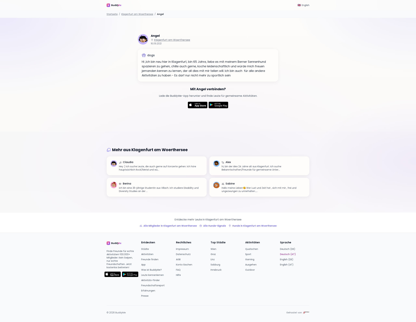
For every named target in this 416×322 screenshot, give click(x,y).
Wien (213, 249)
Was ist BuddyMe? (151, 269)
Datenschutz (183, 254)
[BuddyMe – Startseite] (116, 5)
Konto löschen (184, 264)
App (143, 264)
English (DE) (286, 259)
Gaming (249, 259)
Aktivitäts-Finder (150, 280)
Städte (145, 249)
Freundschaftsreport (153, 285)
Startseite (112, 14)
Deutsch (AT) (288, 254)
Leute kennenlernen (152, 275)
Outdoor (250, 269)
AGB (178, 259)
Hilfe (178, 275)
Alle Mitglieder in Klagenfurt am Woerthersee (170, 225)
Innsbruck (216, 269)
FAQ (178, 269)
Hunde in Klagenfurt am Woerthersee (254, 225)
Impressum (182, 249)
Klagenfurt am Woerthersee (137, 14)
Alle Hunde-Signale (214, 225)
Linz (213, 259)
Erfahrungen (148, 290)
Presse (145, 295)
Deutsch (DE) (287, 249)
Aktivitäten (147, 254)
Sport (248, 254)
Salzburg (215, 264)
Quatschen (251, 249)
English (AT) (286, 264)
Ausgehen (251, 264)
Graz (213, 254)
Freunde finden (149, 259)
